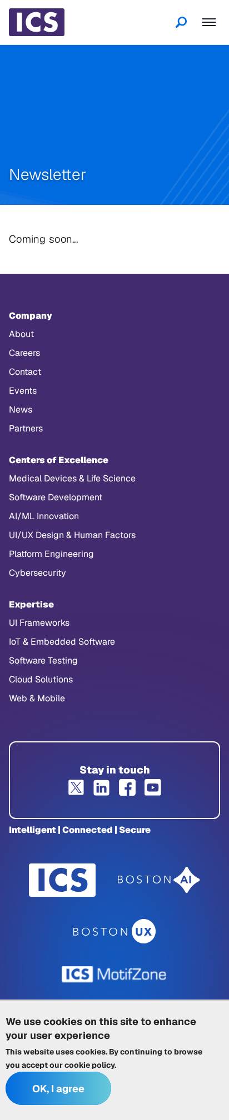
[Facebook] (127, 787)
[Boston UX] (114, 931)
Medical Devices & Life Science (72, 478)
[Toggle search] (181, 22)
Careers (24, 353)
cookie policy (89, 1065)
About (21, 334)
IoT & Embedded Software (62, 641)
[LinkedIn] (101, 787)
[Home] (36, 22)
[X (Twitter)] (76, 787)
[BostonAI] (159, 880)
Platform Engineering (51, 554)
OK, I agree (58, 1088)
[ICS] (62, 880)
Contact (25, 372)
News (20, 409)
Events (23, 390)
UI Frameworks (39, 623)
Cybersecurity (37, 573)
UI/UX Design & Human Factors (72, 535)
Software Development (55, 497)
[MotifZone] (114, 974)
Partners (26, 428)
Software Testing (43, 660)
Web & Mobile (37, 698)
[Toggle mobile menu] (209, 22)
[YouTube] (153, 787)
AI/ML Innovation (44, 516)
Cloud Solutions (41, 679)
